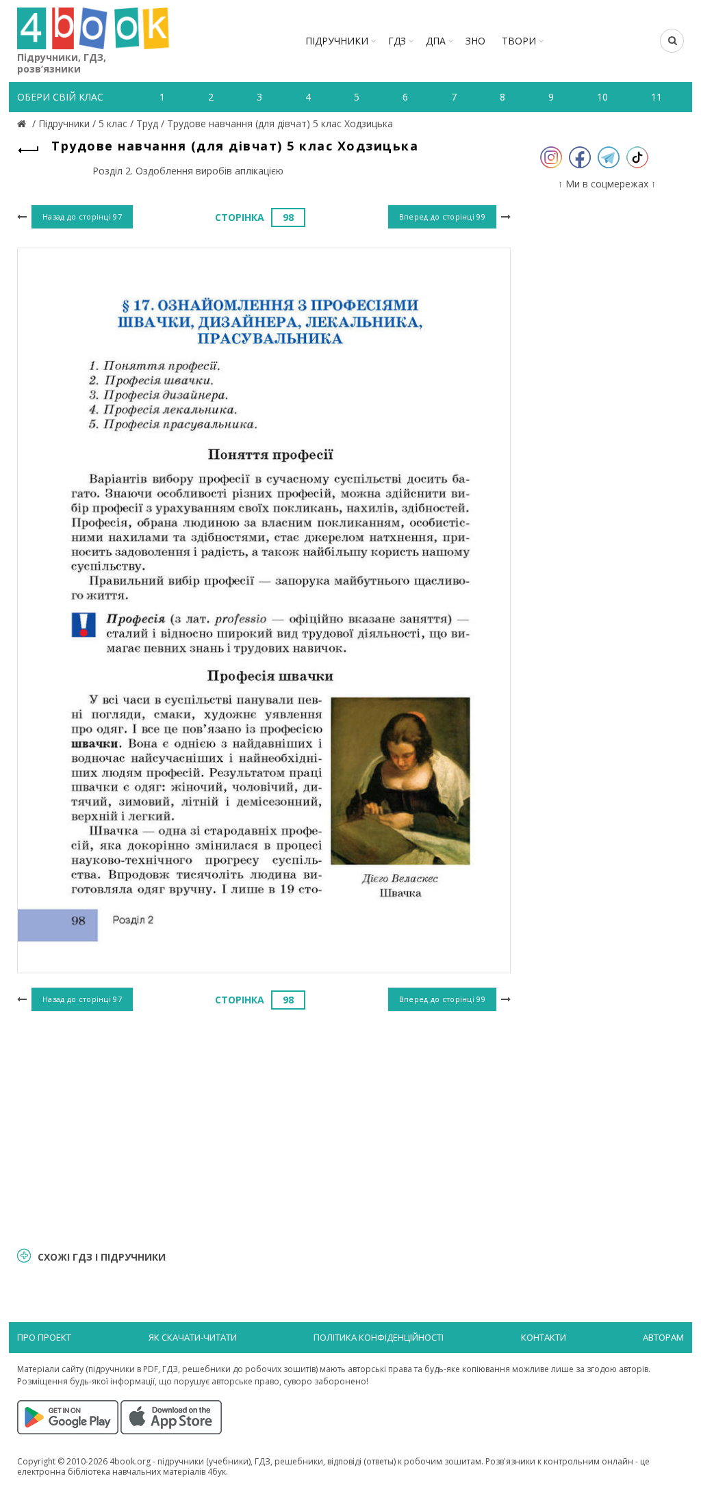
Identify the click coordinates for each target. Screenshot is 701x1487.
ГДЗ (397, 40)
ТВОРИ (519, 40)
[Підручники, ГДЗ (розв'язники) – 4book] (23, 123)
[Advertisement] (264, 1127)
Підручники (336, 40)
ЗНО (475, 40)
